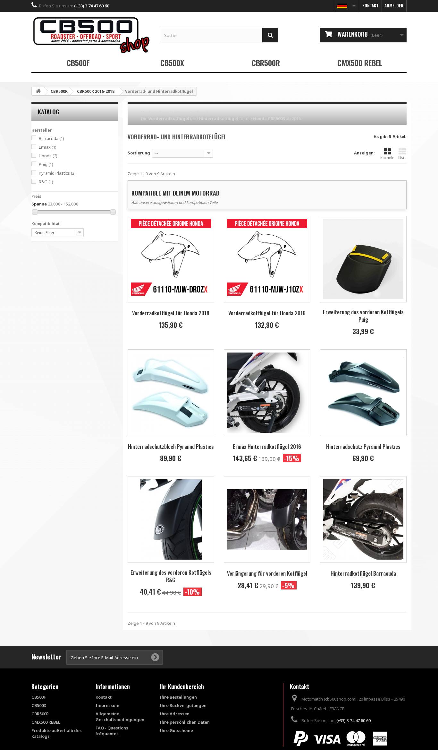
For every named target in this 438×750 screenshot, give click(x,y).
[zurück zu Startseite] (38, 91)
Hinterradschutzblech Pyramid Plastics (171, 446)
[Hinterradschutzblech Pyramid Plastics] (171, 393)
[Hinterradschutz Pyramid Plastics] (363, 393)
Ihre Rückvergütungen (183, 705)
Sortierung (139, 153)
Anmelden (393, 5)
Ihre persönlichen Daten (185, 722)
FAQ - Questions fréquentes (112, 731)
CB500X (172, 62)
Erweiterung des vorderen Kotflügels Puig (363, 315)
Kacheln (387, 157)
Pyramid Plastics (57, 173)
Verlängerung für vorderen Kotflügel (267, 573)
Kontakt (370, 5)
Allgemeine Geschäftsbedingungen (120, 716)
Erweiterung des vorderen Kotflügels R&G (171, 576)
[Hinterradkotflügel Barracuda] (363, 519)
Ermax (47, 147)
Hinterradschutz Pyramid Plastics (363, 446)
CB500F (78, 62)
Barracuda (51, 138)
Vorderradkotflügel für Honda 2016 (267, 313)
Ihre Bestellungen (178, 697)
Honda (48, 156)
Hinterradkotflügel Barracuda (363, 573)
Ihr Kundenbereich (182, 686)
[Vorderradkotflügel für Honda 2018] (171, 259)
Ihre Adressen (175, 714)
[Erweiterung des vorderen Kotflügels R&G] (171, 519)
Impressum (107, 705)
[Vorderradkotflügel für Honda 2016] (267, 259)
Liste (402, 157)
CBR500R (266, 62)
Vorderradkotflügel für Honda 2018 (170, 313)
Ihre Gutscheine (176, 730)
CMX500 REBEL (359, 62)
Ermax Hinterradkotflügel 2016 (267, 446)
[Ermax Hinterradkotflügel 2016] (267, 393)
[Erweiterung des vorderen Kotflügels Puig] (363, 259)
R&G (46, 182)
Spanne (39, 204)
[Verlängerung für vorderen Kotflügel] (267, 519)
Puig (46, 164)
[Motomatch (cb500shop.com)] (90, 35)
